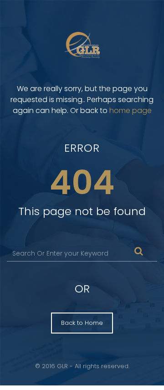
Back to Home (82, 322)
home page (130, 110)
